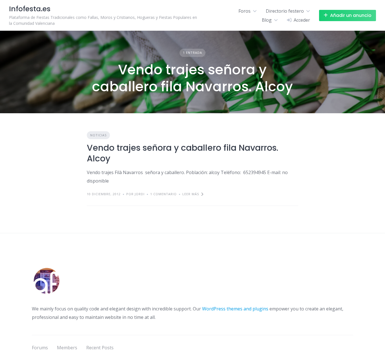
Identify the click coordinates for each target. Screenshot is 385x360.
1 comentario (163, 194)
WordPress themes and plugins (235, 309)
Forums (40, 348)
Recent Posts (100, 348)
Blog (267, 20)
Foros (244, 11)
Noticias (98, 135)
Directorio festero (285, 11)
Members (67, 348)
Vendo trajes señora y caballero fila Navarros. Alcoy (182, 153)
